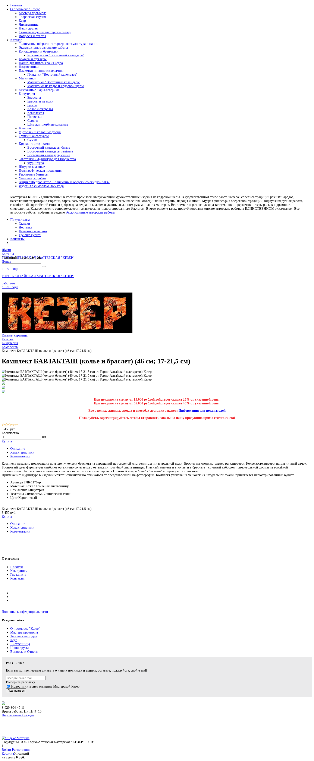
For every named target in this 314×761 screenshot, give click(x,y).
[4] (13, 425)
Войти (7, 749)
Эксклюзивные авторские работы (90, 212)
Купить (7, 441)
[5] (16, 425)
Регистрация (21, 749)
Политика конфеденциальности (25, 611)
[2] (6, 425)
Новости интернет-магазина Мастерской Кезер (45, 686)
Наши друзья (19, 648)
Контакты (17, 578)
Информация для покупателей (202, 410)
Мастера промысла (24, 632)
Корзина (8, 753)
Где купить (18, 574)
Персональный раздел (18, 715)
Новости (16, 567)
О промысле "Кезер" (25, 628)
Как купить (18, 570)
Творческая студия (23, 636)
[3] (9, 425)
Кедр (13, 640)
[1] (3, 425)
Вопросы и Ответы (24, 651)
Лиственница (20, 644)
